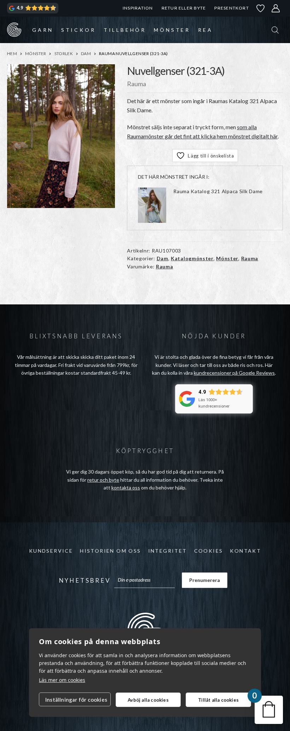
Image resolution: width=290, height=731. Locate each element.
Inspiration (138, 8)
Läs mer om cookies (62, 680)
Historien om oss (110, 551)
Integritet (167, 551)
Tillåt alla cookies (218, 700)
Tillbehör (125, 30)
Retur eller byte (184, 8)
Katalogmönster (192, 258)
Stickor (78, 30)
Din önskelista (261, 8)
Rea (205, 30)
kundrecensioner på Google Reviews (234, 373)
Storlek (63, 53)
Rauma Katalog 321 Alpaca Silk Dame (218, 191)
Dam (86, 53)
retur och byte (103, 480)
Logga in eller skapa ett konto (276, 8)
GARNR (14, 30)
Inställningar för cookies (76, 699)
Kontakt (245, 551)
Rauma (250, 258)
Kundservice (51, 551)
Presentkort (231, 8)
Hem (12, 53)
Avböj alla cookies (148, 700)
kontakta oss (125, 488)
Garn (42, 30)
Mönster (172, 30)
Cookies (208, 551)
